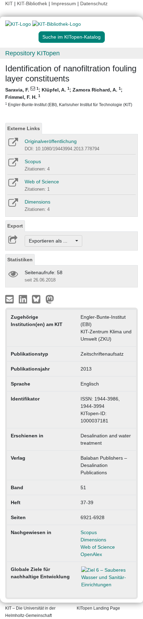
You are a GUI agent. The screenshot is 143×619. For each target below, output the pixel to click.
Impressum (63, 3)
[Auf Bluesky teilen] (38, 299)
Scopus (33, 161)
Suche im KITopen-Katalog (71, 37)
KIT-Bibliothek (33, 3)
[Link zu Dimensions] (12, 205)
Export (15, 226)
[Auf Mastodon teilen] (49, 299)
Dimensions (37, 202)
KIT (9, 3)
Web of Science (42, 181)
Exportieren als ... (51, 241)
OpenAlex (91, 554)
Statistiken (20, 259)
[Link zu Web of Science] (12, 185)
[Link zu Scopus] (12, 164)
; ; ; (68, 96)
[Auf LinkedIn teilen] (23, 299)
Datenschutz (94, 3)
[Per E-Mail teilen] (10, 299)
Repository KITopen (32, 53)
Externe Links (23, 128)
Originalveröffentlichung (51, 141)
